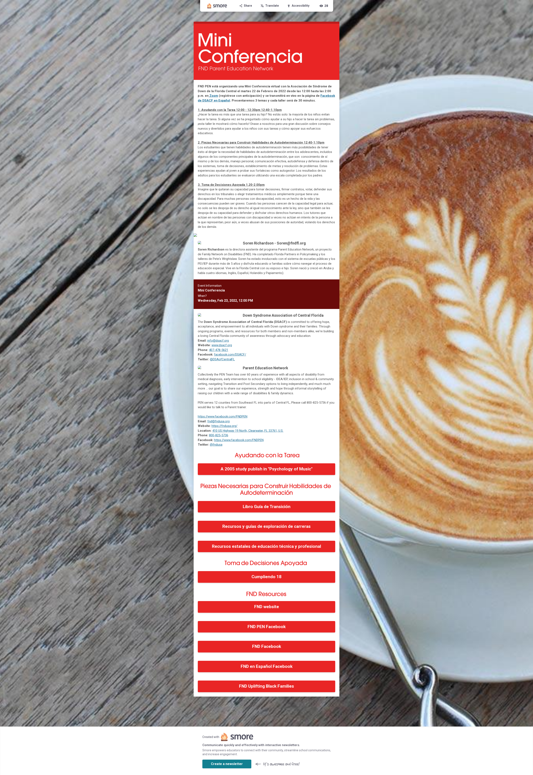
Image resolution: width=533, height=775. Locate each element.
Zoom (213, 96)
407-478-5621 (218, 350)
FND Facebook (266, 646)
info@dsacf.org (218, 340)
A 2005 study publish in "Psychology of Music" (266, 468)
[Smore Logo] (217, 5)
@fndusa (216, 444)
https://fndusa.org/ (224, 426)
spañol (225, 100)
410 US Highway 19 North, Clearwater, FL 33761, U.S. (247, 431)
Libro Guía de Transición (266, 506)
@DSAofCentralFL (222, 359)
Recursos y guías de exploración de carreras (266, 526)
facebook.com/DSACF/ (230, 354)
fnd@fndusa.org (218, 421)
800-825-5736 (218, 435)
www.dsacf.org (222, 345)
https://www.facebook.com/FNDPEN (222, 416)
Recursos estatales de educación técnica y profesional (266, 546)
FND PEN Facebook (267, 626)
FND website (266, 606)
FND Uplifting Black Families (266, 686)
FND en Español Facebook (267, 666)
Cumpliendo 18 (266, 576)
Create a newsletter (227, 764)
